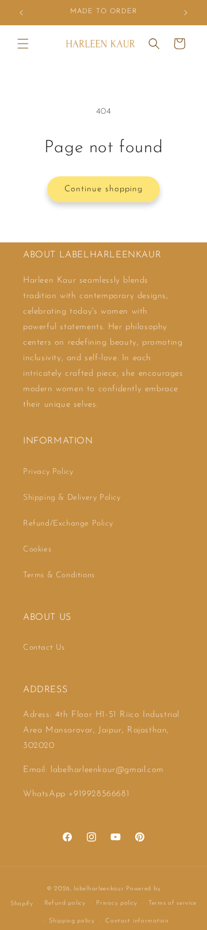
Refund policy (65, 903)
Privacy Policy (48, 472)
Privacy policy (116, 903)
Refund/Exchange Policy (68, 523)
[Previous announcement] (21, 12)
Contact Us (44, 647)
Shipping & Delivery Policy (72, 497)
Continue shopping (103, 189)
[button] (23, 43)
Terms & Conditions (59, 575)
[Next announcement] (185, 12)
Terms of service (172, 903)
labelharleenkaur (99, 889)
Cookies (37, 549)
